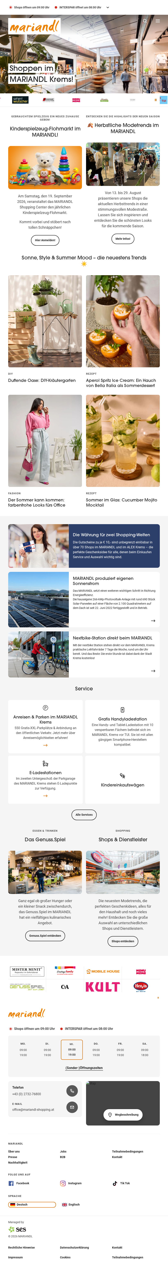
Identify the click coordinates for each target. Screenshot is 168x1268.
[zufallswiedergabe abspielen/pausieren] (158, 998)
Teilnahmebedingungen (127, 1257)
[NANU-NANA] (50, 100)
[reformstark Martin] (78, 100)
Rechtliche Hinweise (21, 1247)
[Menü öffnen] (158, 21)
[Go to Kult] (103, 986)
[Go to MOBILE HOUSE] (103, 971)
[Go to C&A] (65, 986)
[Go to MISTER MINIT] (27, 971)
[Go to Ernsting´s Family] (65, 971)
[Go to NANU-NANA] (141, 971)
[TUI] (134, 100)
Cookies (65, 1257)
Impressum (15, 1257)
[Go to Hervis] (141, 986)
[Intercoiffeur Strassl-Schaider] (23, 100)
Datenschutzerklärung (74, 1247)
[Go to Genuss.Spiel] (27, 986)
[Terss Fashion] (106, 100)
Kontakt (117, 1247)
